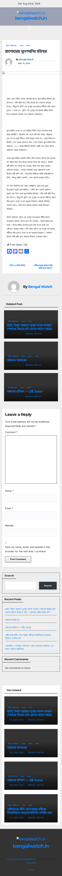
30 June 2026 (17, 720)
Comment (11, 432)
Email (9, 508)
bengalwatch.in (31, 18)
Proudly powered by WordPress (21, 859)
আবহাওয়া (30, 356)
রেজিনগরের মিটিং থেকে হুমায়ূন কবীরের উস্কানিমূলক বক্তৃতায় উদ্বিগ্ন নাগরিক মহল (29, 811)
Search (9, 575)
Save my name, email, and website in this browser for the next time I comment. (27, 549)
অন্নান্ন (21, 45)
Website (9, 525)
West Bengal (11, 45)
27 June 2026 (17, 818)
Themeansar (30, 863)
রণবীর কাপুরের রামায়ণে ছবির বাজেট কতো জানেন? (43, 266)
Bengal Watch (26, 59)
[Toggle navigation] (29, 28)
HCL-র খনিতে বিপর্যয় (17, 265)
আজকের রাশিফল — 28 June (24, 391)
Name (9, 490)
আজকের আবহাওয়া (16, 360)
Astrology (12, 387)
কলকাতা (28, 45)
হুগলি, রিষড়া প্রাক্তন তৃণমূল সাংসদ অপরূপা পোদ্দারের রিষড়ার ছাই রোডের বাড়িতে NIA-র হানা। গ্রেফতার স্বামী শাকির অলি (30, 328)
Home (31, 870)
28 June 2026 (17, 752)
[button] (53, 28)
